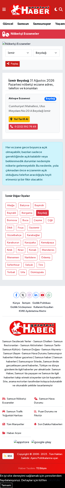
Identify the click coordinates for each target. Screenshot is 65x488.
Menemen (13, 257)
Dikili (9, 227)
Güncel (8, 24)
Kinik (9, 250)
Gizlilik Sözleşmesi (21, 307)
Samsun (23, 24)
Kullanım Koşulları (43, 307)
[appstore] (22, 443)
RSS (9, 456)
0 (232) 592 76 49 (25, 126)
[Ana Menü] (4, 9)
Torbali (11, 272)
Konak (32, 250)
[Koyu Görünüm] (56, 9)
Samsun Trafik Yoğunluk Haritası (12, 413)
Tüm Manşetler (15, 424)
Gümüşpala (37, 272)
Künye (16, 303)
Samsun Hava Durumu (44, 400)
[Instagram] (29, 295)
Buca (25, 220)
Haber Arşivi (14, 433)
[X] (23, 295)
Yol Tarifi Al (21, 119)
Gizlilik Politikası (41, 303)
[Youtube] (42, 295)
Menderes (48, 250)
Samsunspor (42, 24)
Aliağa (10, 205)
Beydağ (42, 213)
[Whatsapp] (49, 295)
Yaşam (60, 24)
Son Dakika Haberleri (50, 424)
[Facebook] (16, 295)
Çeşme (38, 220)
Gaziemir (34, 227)
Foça (20, 227)
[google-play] (41, 443)
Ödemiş (45, 257)
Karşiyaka (30, 242)
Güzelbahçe (14, 235)
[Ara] (61, 9)
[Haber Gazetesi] (30, 10)
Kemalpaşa (47, 242)
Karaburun (13, 242)
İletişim (26, 303)
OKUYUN (53, 480)
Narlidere (30, 257)
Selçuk (29, 265)
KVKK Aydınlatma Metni (32, 311)
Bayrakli (11, 213)
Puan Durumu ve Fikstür (45, 413)
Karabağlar (33, 235)
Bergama (27, 213)
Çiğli (50, 220)
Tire (40, 265)
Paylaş (14, 63)
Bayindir (39, 205)
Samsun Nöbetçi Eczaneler (14, 400)
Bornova (12, 220)
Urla (23, 272)
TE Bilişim (41, 468)
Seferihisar (13, 265)
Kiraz (21, 250)
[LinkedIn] (36, 295)
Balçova (24, 205)
